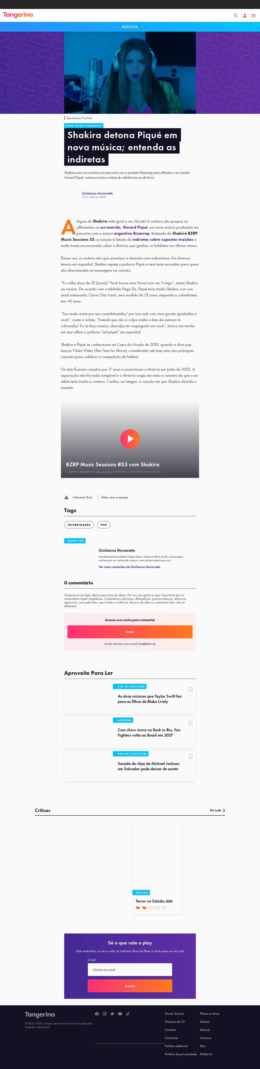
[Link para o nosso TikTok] (128, 1014)
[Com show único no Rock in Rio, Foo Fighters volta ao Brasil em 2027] (88, 732)
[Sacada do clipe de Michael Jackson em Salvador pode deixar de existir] (88, 766)
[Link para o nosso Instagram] (104, 1014)
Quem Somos (174, 1013)
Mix (202, 1046)
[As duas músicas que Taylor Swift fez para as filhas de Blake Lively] (88, 699)
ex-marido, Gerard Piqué (124, 227)
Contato (170, 1029)
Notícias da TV (175, 1021)
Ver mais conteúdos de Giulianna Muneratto (129, 567)
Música (205, 1029)
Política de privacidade (181, 1054)
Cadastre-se (147, 644)
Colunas (205, 1038)
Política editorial (176, 1046)
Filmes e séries (209, 1013)
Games (205, 1021)
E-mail (91, 959)
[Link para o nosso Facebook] (97, 1014)
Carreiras (171, 1038)
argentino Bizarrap (132, 233)
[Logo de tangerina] (18, 15)
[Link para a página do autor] (73, 195)
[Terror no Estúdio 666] (157, 858)
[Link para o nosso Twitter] (112, 1014)
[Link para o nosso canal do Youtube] (120, 1014)
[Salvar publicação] (191, 689)
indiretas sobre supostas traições (163, 239)
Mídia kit (206, 1054)
